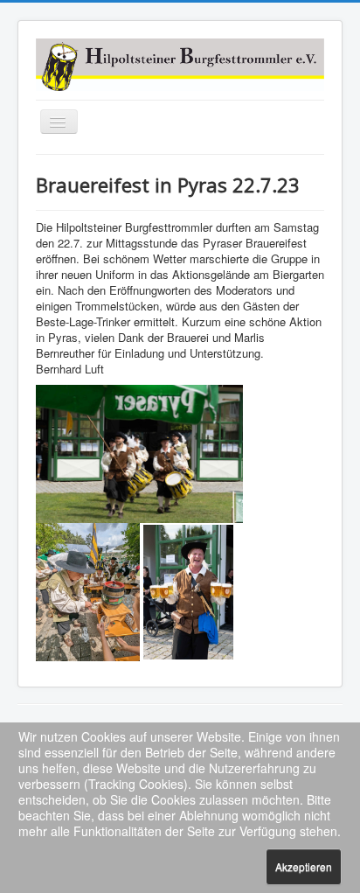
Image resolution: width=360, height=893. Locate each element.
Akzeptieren (303, 866)
